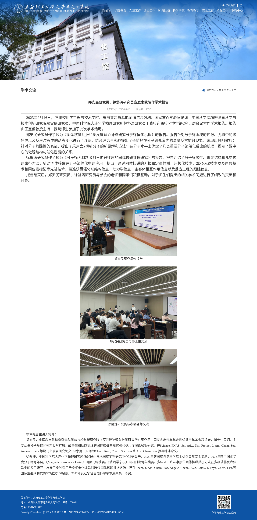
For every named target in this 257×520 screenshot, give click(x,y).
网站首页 (106, 10)
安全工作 (208, 10)
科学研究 (179, 10)
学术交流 (224, 90)
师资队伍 (164, 10)
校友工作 (222, 10)
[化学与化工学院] (52, 8)
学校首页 (230, 5)
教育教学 (193, 10)
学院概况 (120, 10)
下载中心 (237, 10)
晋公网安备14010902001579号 (108, 512)
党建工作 (135, 10)
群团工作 (149, 10)
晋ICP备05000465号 (79, 512)
